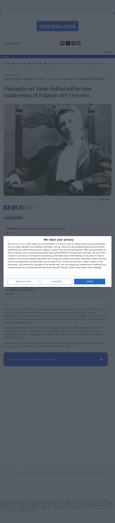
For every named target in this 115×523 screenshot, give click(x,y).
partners (22, 244)
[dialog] (57, 261)
